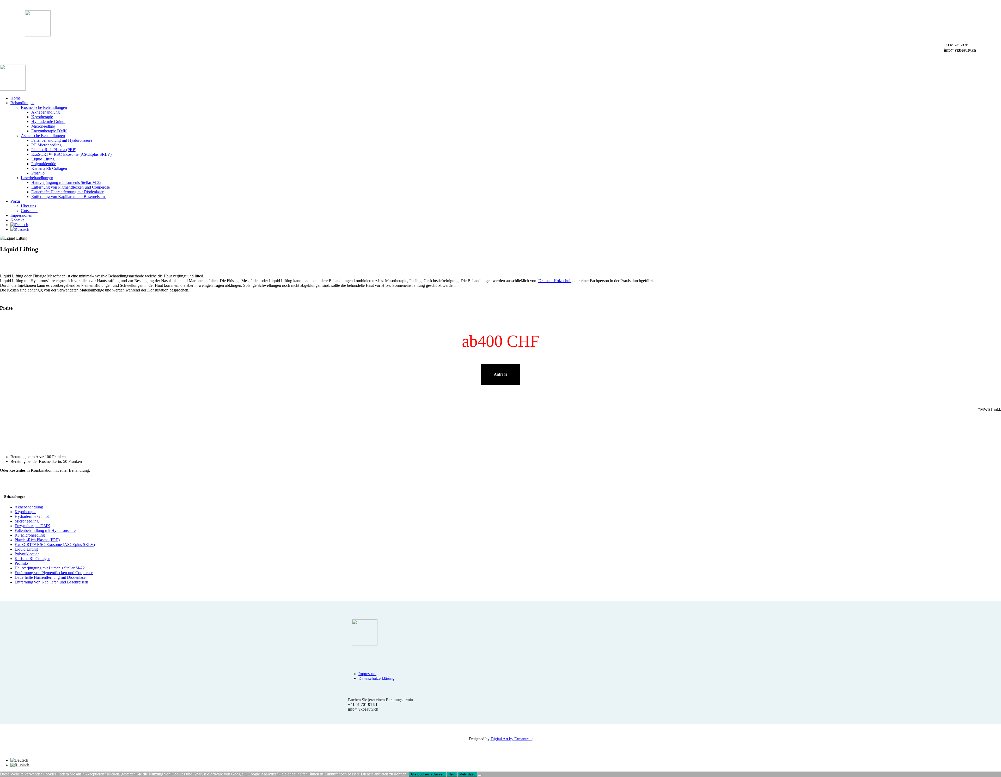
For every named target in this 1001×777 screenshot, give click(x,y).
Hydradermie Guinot (32, 516)
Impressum (367, 674)
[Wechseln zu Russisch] (505, 229)
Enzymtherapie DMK (32, 526)
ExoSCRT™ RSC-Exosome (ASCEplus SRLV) (55, 544)
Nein (451, 774)
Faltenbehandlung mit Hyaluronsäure (45, 530)
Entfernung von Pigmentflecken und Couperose (54, 572)
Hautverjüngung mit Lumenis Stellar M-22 (50, 568)
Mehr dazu (467, 774)
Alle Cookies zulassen (427, 774)
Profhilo (21, 563)
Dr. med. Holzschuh (554, 280)
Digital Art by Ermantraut (512, 739)
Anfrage (500, 374)
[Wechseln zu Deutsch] (19, 760)
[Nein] (479, 775)
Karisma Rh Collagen (32, 558)
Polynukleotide (27, 554)
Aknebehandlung (29, 507)
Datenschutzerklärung (376, 678)
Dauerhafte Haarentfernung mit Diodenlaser (51, 577)
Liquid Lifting (26, 549)
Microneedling (27, 521)
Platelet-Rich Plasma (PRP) (37, 540)
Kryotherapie (25, 511)
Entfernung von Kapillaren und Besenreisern (52, 582)
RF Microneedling (30, 535)
